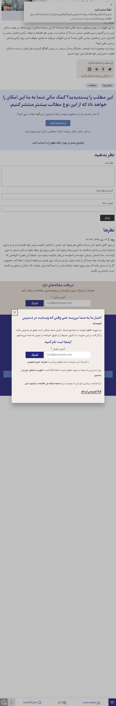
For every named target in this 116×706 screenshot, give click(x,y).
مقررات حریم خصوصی (37, 362)
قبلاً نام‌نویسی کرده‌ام (91, 391)
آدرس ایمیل (58, 349)
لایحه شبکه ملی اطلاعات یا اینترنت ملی (42, 383)
